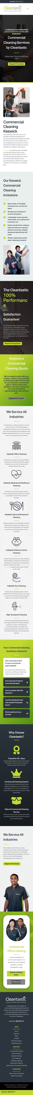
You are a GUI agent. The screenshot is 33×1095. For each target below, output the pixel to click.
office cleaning (15, 788)
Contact (16, 1038)
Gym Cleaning (16, 1058)
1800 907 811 (19, 1)
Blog (16, 1036)
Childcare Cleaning (16, 1060)
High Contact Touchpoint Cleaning (16, 1065)
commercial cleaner (12, 32)
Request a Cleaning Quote (16, 974)
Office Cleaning (16, 1053)
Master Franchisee (16, 1076)
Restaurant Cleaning (16, 1063)
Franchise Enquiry (16, 1041)
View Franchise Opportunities (16, 982)
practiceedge (22, 1087)
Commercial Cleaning (16, 1051)
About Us (16, 1033)
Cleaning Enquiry (16, 1043)
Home (16, 1031)
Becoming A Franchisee (16, 1073)
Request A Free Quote (16, 64)
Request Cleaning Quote (13, 343)
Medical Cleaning (16, 1056)
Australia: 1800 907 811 (8, 1092)
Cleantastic (6, 150)
